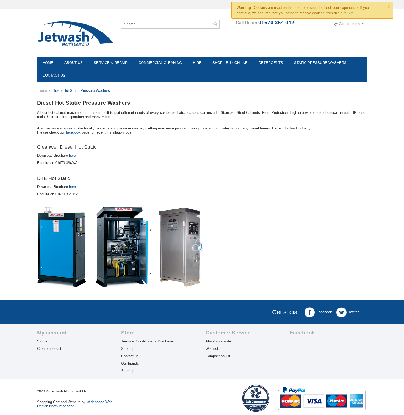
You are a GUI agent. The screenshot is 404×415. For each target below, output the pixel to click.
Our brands (130, 363)
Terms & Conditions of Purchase (147, 341)
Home (48, 63)
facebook (73, 132)
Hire (197, 63)
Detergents (271, 63)
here (72, 155)
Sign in (42, 341)
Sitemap (127, 349)
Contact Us (54, 75)
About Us (73, 63)
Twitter (353, 312)
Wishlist (212, 349)
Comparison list (218, 356)
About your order (219, 341)
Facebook (324, 312)
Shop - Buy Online (230, 63)
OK (351, 13)
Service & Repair (111, 63)
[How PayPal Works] (322, 398)
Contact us (130, 356)
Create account (49, 349)
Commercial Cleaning (160, 63)
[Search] (215, 24)
